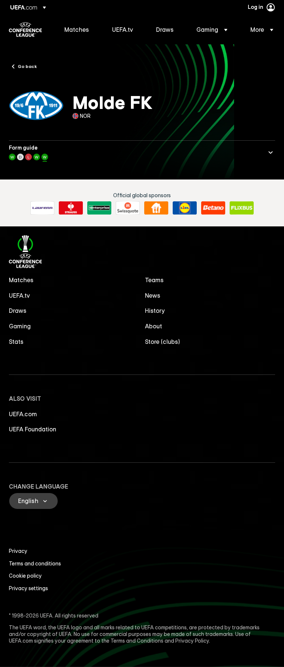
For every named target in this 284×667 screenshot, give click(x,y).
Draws (18, 310)
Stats (16, 341)
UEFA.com (23, 414)
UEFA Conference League (25, 29)
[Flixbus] (242, 208)
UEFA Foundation (32, 429)
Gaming (20, 326)
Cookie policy (25, 576)
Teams (154, 280)
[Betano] (213, 208)
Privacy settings (28, 588)
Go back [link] (27, 66)
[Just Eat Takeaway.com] (156, 208)
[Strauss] (71, 208)
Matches (21, 280)
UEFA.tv (19, 295)
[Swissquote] (128, 208)
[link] (77, 30)
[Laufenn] (42, 208)
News (152, 295)
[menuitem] (79, 30)
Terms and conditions (35, 564)
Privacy (18, 551)
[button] (212, 30)
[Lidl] (185, 208)
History (155, 310)
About (153, 326)
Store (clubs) (162, 341)
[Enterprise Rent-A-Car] (99, 208)
